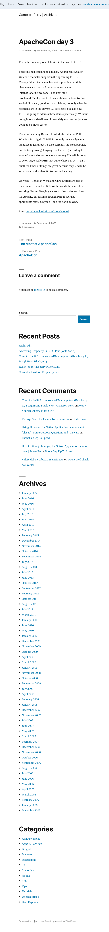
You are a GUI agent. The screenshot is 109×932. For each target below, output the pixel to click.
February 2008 (30, 699)
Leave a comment (72, 50)
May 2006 (28, 784)
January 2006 (29, 805)
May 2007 (28, 731)
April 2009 (28, 657)
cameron (26, 50)
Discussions (28, 227)
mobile (26, 875)
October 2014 (30, 551)
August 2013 (29, 567)
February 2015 (30, 535)
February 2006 (30, 800)
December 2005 (31, 810)
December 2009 (31, 641)
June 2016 (28, 498)
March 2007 (29, 736)
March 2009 (29, 662)
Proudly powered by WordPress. (61, 921)
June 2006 (28, 779)
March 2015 (29, 530)
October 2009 (30, 652)
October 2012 (30, 583)
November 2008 (31, 673)
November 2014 (31, 546)
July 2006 (27, 773)
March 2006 (29, 794)
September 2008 (31, 683)
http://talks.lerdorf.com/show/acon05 (47, 211)
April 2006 (28, 789)
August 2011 (29, 604)
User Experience (31, 902)
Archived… (26, 345)
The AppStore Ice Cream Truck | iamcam (46, 419)
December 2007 (31, 710)
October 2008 (30, 678)
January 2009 (29, 668)
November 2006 (31, 752)
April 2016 (28, 509)
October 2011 (30, 599)
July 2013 (27, 572)
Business (27, 854)
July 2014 (27, 562)
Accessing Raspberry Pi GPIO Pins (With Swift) (47, 351)
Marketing (28, 870)
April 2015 (28, 525)
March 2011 (29, 615)
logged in (39, 290)
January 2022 (29, 493)
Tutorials (27, 891)
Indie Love (80, 419)
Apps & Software (32, 844)
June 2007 (28, 726)
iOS (24, 865)
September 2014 (31, 556)
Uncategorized (30, 897)
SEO (24, 881)
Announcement (31, 838)
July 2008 (27, 689)
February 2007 (30, 742)
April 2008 (28, 694)
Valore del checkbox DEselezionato (43, 459)
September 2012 (31, 588)
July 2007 (27, 720)
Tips (24, 886)
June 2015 (28, 519)
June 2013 (28, 577)
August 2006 (29, 768)
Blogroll (27, 849)
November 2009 (31, 646)
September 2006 (31, 763)
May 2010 (28, 630)
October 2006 (30, 757)
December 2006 (31, 747)
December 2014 (31, 540)
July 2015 (27, 514)
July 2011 (27, 609)
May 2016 (28, 503)
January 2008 (29, 705)
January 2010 (29, 636)
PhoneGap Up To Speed (36, 438)
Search (23, 313)
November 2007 (31, 715)
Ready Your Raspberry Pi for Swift (39, 367)
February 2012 (30, 593)
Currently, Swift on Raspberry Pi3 (38, 372)
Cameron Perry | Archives (38, 15)
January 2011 (29, 620)
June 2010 (28, 625)
